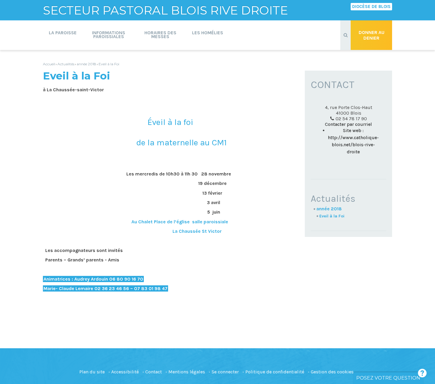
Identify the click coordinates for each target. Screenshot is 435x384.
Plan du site (92, 372)
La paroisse (63, 33)
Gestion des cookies (332, 372)
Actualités (65, 64)
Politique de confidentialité (274, 372)
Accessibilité (125, 372)
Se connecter (225, 372)
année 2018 (86, 64)
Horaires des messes (160, 34)
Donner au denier (371, 35)
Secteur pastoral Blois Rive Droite (165, 10)
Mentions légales (186, 372)
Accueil (49, 64)
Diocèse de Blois (371, 6)
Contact (153, 372)
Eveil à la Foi (109, 64)
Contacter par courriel (348, 124)
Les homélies (207, 33)
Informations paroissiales (108, 34)
